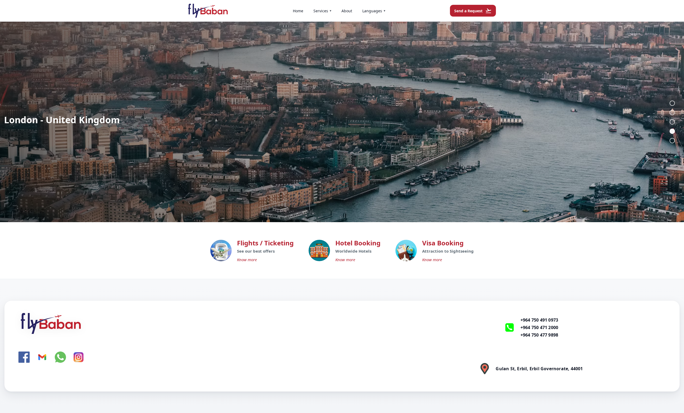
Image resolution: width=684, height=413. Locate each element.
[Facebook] (24, 357)
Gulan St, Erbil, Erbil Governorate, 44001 (539, 369)
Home (298, 10)
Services (322, 10)
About (346, 10)
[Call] (509, 327)
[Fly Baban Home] (197, 323)
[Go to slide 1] (672, 103)
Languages (373, 10)
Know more (247, 259)
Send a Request (473, 10)
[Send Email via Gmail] (42, 357)
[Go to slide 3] (672, 122)
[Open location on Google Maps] (484, 368)
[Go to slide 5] (672, 140)
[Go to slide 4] (672, 131)
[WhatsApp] (60, 357)
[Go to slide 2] (672, 112)
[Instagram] (78, 357)
